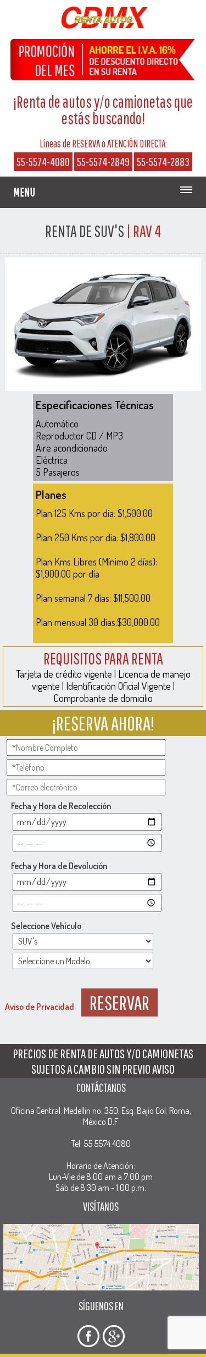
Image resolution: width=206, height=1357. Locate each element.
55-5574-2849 (103, 161)
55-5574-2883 (163, 161)
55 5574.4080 (107, 1143)
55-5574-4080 (43, 161)
